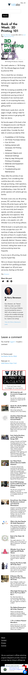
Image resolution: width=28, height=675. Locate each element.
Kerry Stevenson (7, 35)
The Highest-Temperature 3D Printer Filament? (18, 608)
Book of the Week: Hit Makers (17, 537)
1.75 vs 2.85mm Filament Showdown (18, 621)
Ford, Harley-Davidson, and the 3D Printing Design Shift (17, 437)
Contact (4, 640)
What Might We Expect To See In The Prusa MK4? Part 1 (18, 593)
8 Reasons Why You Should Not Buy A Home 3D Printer (18, 578)
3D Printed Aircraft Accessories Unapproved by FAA (18, 394)
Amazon (6, 274)
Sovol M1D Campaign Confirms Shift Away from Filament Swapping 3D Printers (18, 484)
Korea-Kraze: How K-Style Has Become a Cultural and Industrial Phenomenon (18, 502)
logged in (13, 342)
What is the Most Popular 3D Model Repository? (18, 522)
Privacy (3, 643)
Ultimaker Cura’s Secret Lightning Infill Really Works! (17, 551)
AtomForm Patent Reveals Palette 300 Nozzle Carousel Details (18, 417)
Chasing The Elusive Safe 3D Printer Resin (18, 564)
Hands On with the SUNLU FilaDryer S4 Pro (18, 406)
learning (11, 36)
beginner (6, 36)
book (24, 35)
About (3, 637)
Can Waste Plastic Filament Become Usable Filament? (18, 462)
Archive (3, 645)
